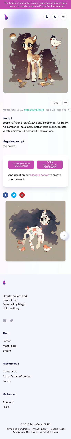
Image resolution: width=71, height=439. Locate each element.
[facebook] (5, 195)
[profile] (46, 16)
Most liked (9, 346)
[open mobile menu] (63, 16)
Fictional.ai (57, 6)
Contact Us (10, 371)
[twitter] (14, 195)
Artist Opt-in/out (49, 431)
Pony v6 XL (17, 109)
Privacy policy (40, 428)
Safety (7, 381)
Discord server (39, 175)
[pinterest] (22, 195)
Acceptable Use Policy (25, 431)
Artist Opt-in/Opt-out (17, 376)
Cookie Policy (58, 428)
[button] (64, 235)
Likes (6, 407)
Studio (7, 350)
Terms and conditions (18, 428)
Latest (7, 341)
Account (8, 402)
